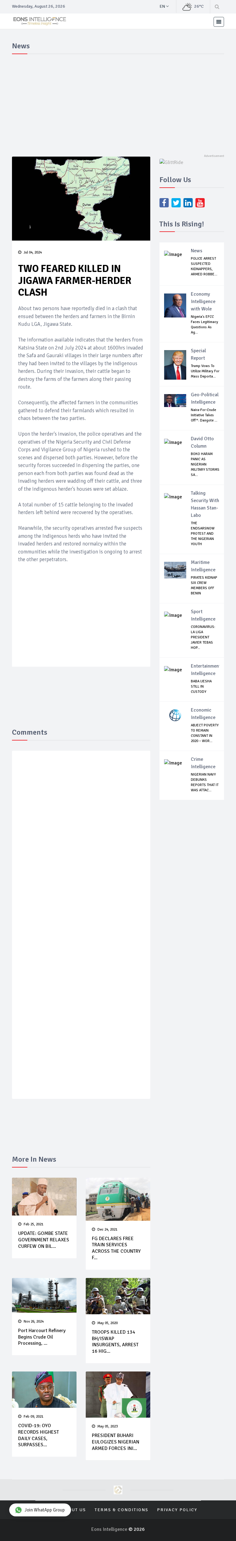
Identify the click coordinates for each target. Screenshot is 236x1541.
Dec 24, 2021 (107, 1229)
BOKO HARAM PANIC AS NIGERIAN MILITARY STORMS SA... (205, 464)
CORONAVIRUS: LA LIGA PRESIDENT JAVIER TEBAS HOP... (203, 637)
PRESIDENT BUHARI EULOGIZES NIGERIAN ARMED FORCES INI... (115, 1441)
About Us (74, 1509)
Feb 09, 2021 (33, 1416)
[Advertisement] (118, 103)
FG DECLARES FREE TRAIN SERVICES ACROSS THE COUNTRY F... (116, 1248)
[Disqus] (81, 845)
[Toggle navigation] (219, 22)
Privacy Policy (177, 1509)
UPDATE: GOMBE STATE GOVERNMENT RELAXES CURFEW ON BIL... (43, 1239)
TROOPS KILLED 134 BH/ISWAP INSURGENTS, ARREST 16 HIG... (115, 1341)
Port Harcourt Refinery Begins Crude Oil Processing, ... (41, 1337)
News (196, 251)
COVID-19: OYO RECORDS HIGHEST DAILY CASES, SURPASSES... (38, 1435)
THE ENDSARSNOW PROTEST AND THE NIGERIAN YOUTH (202, 533)
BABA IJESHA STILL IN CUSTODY (201, 686)
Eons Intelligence (109, 1529)
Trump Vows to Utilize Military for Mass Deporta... (205, 371)
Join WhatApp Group (45, 1510)
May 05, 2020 (107, 1323)
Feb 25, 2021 (33, 1224)
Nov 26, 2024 (34, 1321)
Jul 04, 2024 (33, 252)
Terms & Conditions (121, 1509)
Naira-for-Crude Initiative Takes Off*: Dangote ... (204, 415)
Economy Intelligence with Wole (203, 301)
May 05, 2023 (107, 1426)
